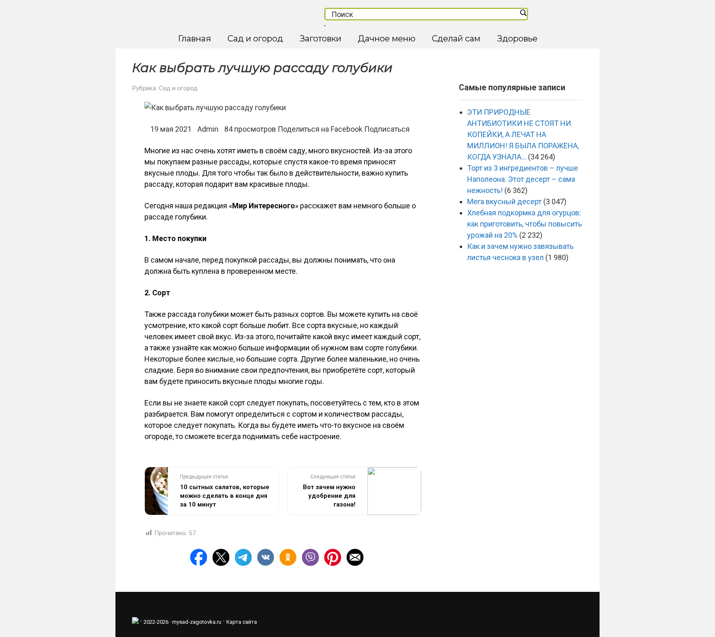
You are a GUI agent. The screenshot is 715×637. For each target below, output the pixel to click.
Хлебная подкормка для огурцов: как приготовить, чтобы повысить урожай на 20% (524, 223)
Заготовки (320, 38)
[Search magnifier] (523, 13)
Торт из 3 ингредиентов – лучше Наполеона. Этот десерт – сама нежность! (522, 179)
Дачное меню (386, 38)
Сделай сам (456, 38)
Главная (194, 38)
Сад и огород (255, 38)
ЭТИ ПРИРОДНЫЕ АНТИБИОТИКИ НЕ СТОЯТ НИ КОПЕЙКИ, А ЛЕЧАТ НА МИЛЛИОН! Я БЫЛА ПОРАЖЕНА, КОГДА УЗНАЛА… (523, 134)
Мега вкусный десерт (504, 201)
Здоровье (517, 38)
